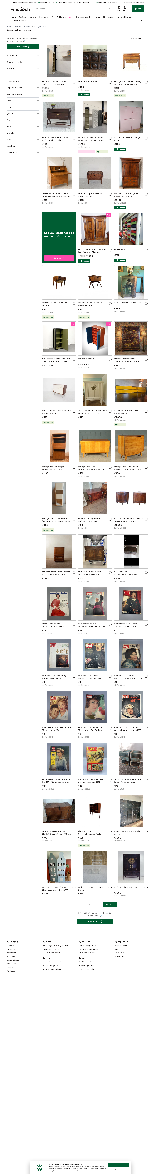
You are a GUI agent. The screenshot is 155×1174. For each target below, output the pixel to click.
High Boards (11, 964)
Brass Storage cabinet (87, 953)
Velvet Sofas (119, 953)
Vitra (116, 949)
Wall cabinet (11, 953)
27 (100, 904)
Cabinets (27, 26)
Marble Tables (120, 956)
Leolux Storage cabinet (51, 953)
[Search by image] (110, 8)
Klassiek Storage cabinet (52, 969)
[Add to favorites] (74, 82)
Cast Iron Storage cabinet (88, 949)
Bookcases (11, 956)
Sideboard (10, 945)
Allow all (118, 1165)
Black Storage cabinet (87, 965)
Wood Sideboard (121, 945)
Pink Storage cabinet (86, 962)
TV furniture (11, 967)
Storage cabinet (40, 26)
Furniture (17, 26)
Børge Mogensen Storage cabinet (55, 945)
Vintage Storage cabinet (52, 965)
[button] (117, 2)
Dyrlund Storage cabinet (52, 949)
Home (9, 26)
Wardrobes (11, 971)
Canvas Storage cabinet (87, 945)
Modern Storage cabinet (52, 962)
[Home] (20, 8)
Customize (117, 1169)
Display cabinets (13, 960)
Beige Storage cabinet (87, 969)
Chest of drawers (13, 949)
